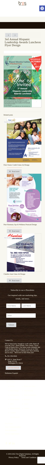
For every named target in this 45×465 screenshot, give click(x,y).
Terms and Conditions (28, 457)
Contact (26, 408)
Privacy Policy (14, 457)
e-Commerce (14, 395)
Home (12, 386)
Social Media (14, 399)
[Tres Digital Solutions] (22, 3)
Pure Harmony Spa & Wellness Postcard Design (20, 225)
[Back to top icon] (40, 460)
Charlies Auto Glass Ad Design (14, 274)
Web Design (14, 391)
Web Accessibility (30, 395)
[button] (42, 8)
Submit (11, 325)
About (26, 404)
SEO (12, 404)
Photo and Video (29, 386)
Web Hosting (28, 391)
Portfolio (27, 399)
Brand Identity (15, 408)
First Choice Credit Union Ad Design (16, 165)
